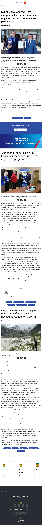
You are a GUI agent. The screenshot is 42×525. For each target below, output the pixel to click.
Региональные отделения (33, 489)
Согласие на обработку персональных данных (21, 515)
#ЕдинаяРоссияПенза (22, 304)
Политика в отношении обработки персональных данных (21, 514)
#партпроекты (11, 304)
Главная (2, 5)
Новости (15, 5)
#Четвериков (7, 448)
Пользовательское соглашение (21, 512)
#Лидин (27, 117)
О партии (4, 489)
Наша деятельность (9, 5)
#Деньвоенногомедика (31, 302)
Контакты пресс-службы (20, 491)
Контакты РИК (5, 491)
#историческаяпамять (19, 302)
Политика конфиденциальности (21, 513)
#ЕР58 (9, 302)
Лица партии (17, 489)
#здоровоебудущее (33, 448)
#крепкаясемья (21, 450)
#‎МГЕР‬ (31, 304)
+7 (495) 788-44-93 (21, 496)
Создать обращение (20, 129)
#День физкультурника (17, 117)
